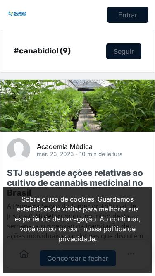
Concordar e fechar (77, 258)
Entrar (127, 15)
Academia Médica (65, 146)
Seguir (124, 51)
